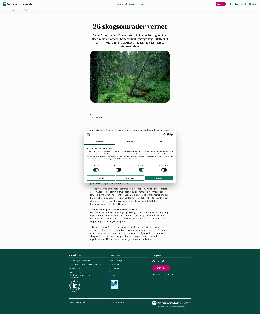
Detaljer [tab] (130, 141)
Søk (244, 4)
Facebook (153, 261)
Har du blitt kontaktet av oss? (163, 275)
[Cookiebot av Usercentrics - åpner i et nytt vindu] (164, 134)
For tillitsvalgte (117, 260)
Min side (161, 268)
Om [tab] (160, 141)
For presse (115, 264)
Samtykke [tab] (99, 141)
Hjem (4, 10)
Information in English (78, 302)
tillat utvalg (130, 178)
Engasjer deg (116, 275)
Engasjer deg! (121, 4)
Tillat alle (159, 178)
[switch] (118, 170)
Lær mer (132, 4)
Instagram (158, 261)
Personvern (115, 268)
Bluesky (163, 261)
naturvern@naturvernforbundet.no (89, 265)
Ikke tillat (101, 178)
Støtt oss (220, 4)
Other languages (117, 302)
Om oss (140, 4)
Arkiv (113, 271)
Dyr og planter (14, 10)
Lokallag (234, 4)
